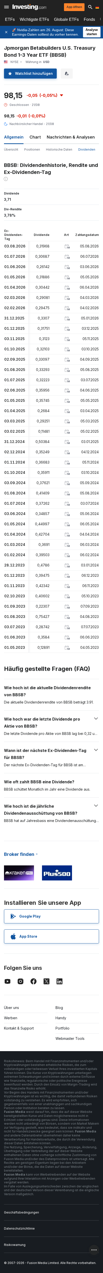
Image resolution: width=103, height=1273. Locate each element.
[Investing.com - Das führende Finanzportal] (29, 7)
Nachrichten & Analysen (71, 137)
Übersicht (11, 149)
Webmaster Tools (70, 1038)
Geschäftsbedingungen (21, 1212)
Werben (10, 1018)
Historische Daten (59, 149)
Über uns (11, 1007)
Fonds (89, 19)
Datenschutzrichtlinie (19, 1228)
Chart (35, 137)
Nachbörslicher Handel (26, 124)
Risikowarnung (15, 1245)
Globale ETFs (66, 19)
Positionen (32, 149)
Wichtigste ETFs (34, 19)
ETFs (10, 19)
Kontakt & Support (19, 1028)
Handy (61, 1018)
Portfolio (63, 1028)
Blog (59, 1007)
